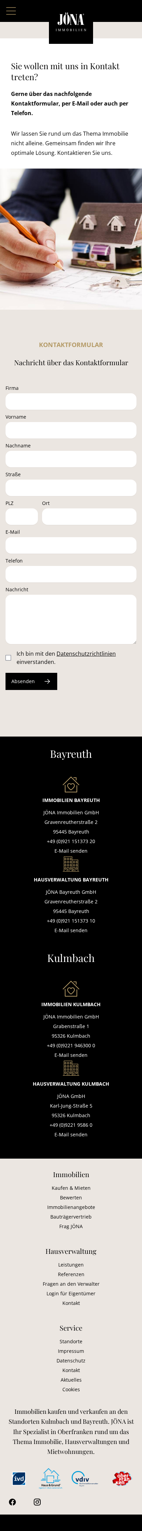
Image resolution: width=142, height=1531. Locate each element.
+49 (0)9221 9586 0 (71, 1125)
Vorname (16, 416)
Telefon (14, 560)
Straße (13, 474)
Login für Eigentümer (71, 1293)
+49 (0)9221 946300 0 (71, 1045)
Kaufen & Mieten (71, 1188)
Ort (46, 503)
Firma (12, 388)
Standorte (71, 1341)
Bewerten (71, 1197)
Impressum (71, 1351)
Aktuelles (71, 1379)
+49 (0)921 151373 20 (71, 841)
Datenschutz (71, 1360)
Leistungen (71, 1264)
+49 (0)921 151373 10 (71, 920)
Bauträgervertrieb (71, 1216)
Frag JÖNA (71, 1226)
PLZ (9, 503)
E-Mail (13, 532)
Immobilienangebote (71, 1207)
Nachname (18, 445)
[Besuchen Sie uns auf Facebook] (12, 1502)
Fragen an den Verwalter (71, 1284)
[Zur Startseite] (71, 22)
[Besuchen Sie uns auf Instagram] (37, 1502)
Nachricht (17, 589)
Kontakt (71, 1303)
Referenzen (71, 1274)
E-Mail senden (71, 851)
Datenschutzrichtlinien (86, 653)
